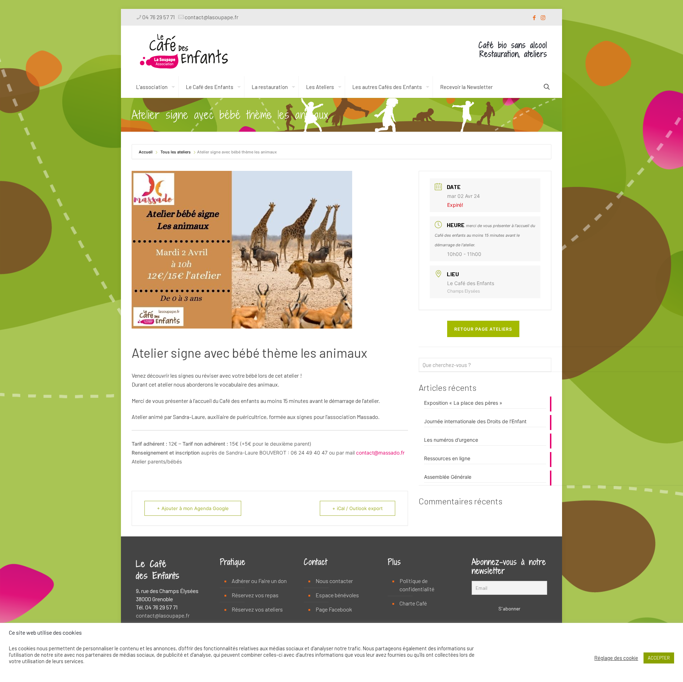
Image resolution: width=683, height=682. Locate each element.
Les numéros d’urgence (451, 440)
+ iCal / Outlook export (357, 508)
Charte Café (413, 603)
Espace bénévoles (337, 595)
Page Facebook (334, 609)
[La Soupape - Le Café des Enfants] (183, 51)
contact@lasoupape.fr (211, 17)
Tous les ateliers (175, 151)
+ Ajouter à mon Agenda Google (193, 508)
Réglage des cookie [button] (616, 658)
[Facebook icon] (534, 17)
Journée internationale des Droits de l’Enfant (475, 421)
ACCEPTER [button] (659, 658)
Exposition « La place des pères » (463, 403)
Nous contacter (334, 580)
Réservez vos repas (255, 595)
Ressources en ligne (447, 458)
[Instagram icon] (543, 17)
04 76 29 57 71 (158, 17)
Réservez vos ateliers (257, 609)
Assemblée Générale (447, 477)
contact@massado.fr (380, 453)
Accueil (146, 151)
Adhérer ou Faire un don (259, 580)
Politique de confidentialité (416, 584)
